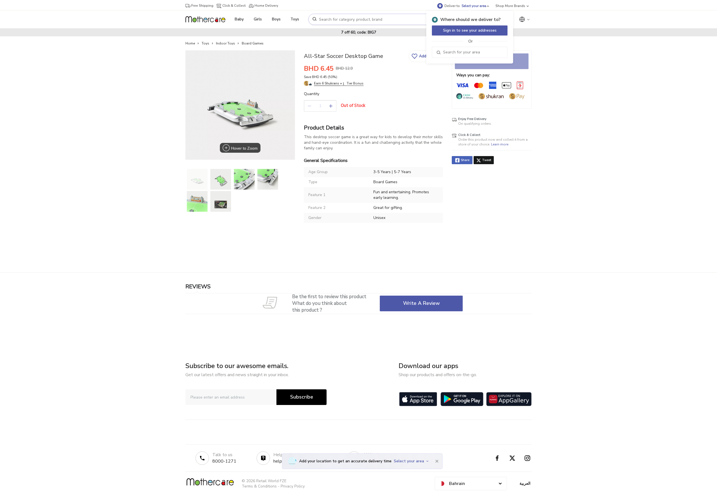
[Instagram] (527, 458)
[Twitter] (512, 458)
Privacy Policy (293, 486)
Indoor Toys (225, 43)
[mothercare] (207, 19)
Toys (205, 43)
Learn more (499, 144)
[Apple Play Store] (418, 399)
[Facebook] (497, 458)
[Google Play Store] (462, 399)
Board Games (253, 43)
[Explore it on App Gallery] (509, 399)
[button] (425, 56)
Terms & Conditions (259, 486)
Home (190, 43)
